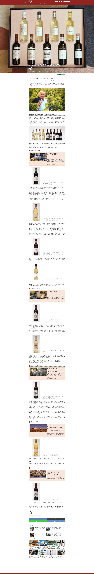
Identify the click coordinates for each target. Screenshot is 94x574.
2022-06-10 (34, 68)
